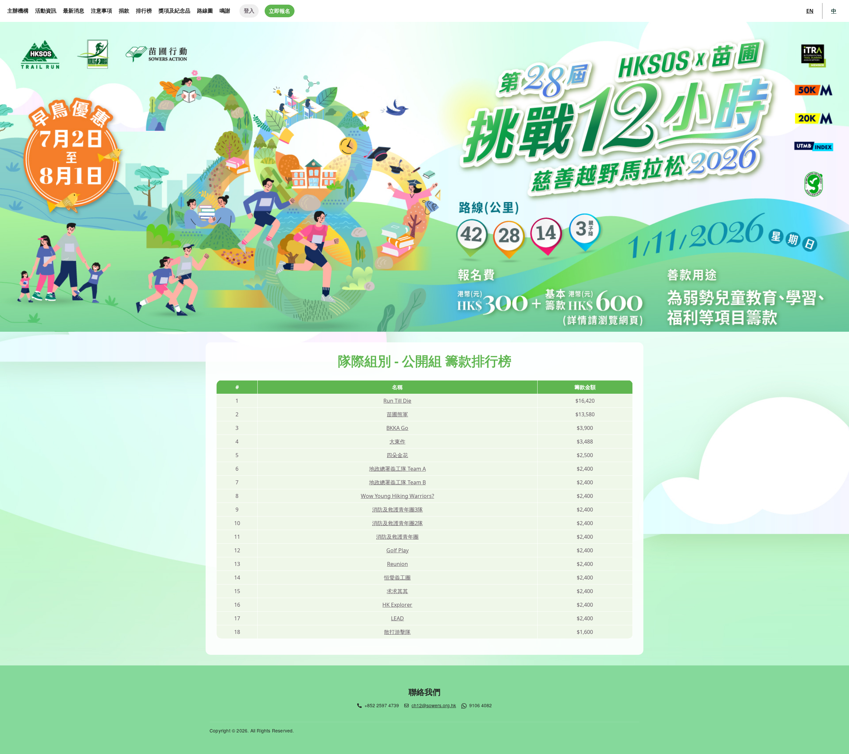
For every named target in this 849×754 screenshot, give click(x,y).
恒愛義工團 (397, 577)
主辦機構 (18, 10)
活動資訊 (45, 10)
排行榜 (144, 10)
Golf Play (397, 550)
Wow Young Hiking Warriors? (397, 496)
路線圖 (205, 10)
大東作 (397, 441)
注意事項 (101, 10)
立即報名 (279, 11)
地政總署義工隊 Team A (397, 468)
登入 (249, 10)
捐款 (124, 10)
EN (810, 11)
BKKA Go (397, 428)
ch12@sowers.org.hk (434, 705)
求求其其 (397, 591)
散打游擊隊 (397, 632)
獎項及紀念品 (174, 10)
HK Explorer (397, 604)
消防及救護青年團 (397, 536)
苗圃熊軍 (397, 414)
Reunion (397, 564)
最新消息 (73, 10)
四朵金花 (397, 455)
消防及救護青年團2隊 (397, 523)
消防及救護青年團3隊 (397, 509)
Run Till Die (397, 400)
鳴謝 (225, 10)
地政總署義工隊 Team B (397, 482)
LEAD (397, 618)
